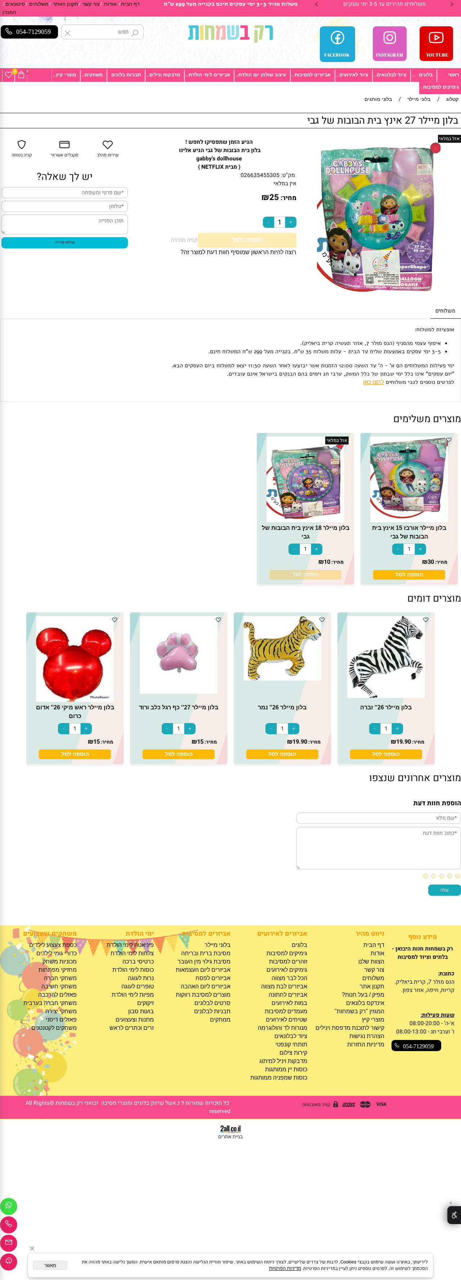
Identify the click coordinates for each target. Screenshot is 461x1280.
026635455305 (260, 175)
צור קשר (91, 4)
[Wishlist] (8, 75)
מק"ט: (288, 175)
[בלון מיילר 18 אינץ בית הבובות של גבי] (305, 520)
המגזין (9, 12)
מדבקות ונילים (164, 74)
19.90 (403, 742)
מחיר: (287, 198)
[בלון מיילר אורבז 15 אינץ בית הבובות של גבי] (409, 520)
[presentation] (317, 4)
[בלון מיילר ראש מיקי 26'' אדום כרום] (75, 700)
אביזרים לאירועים (282, 934)
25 (274, 197)
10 (327, 562)
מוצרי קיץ (66, 74)
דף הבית (130, 4)
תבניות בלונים (126, 74)
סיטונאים (15, 4)
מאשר (50, 1265)
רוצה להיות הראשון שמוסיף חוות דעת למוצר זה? (238, 252)
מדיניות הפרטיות (285, 1268)
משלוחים (39, 4)
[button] (409, 575)
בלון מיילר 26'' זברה (386, 707)
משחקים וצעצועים (50, 934)
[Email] (8, 1245)
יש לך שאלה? (65, 176)
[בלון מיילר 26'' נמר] (282, 679)
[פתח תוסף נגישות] (454, 1215)
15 (200, 742)
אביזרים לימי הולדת (209, 74)
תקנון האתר (65, 4)
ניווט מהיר (369, 934)
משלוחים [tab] (445, 311)
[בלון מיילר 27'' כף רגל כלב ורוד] (179, 692)
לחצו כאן (373, 382)
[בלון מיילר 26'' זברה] (386, 696)
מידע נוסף (422, 937)
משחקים (94, 74)
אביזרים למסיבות (313, 74)
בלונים (426, 74)
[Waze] (8, 1263)
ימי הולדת (139, 934)
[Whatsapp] (8, 1208)
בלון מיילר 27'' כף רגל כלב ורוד (178, 707)
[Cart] (21, 75)
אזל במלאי (449, 139)
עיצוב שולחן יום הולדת (262, 74)
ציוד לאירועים (353, 74)
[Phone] (8, 1226)
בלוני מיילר (217, 945)
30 (431, 562)
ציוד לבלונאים (391, 74)
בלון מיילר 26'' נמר (282, 707)
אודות (110, 4)
